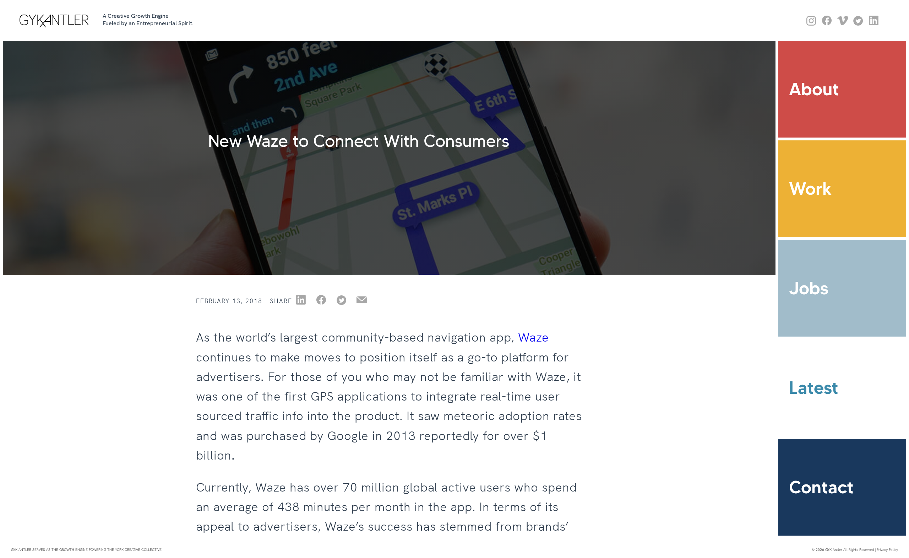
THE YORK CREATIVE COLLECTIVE (134, 549)
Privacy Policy (887, 549)
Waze (533, 337)
